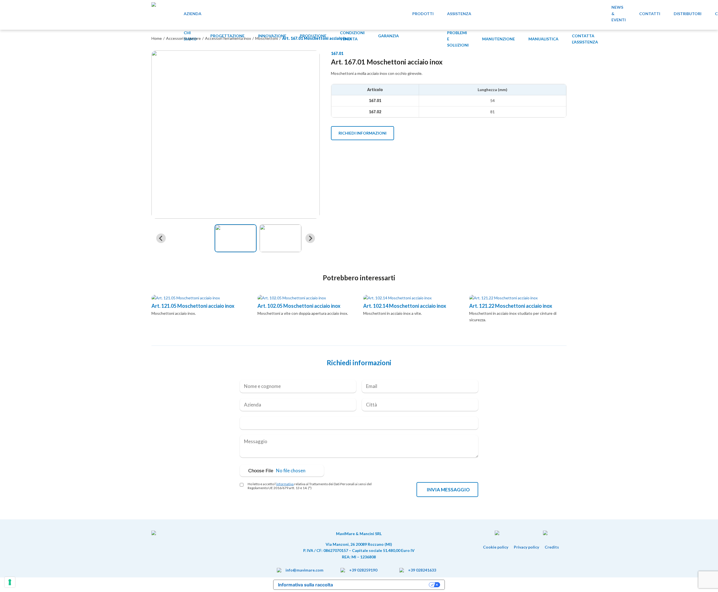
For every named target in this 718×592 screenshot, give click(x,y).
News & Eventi (618, 13)
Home (156, 38)
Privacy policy (526, 547)
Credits (552, 547)
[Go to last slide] (161, 238)
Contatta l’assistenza (585, 38)
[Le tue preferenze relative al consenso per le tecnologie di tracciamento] (9, 582)
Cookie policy (495, 547)
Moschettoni (266, 38)
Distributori (687, 13)
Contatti (649, 13)
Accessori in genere (183, 38)
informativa (285, 484)
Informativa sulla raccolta (305, 585)
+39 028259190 (363, 570)
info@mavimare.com (304, 570)
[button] (236, 238)
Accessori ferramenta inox (228, 38)
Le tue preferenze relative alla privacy (383, 585)
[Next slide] (310, 238)
